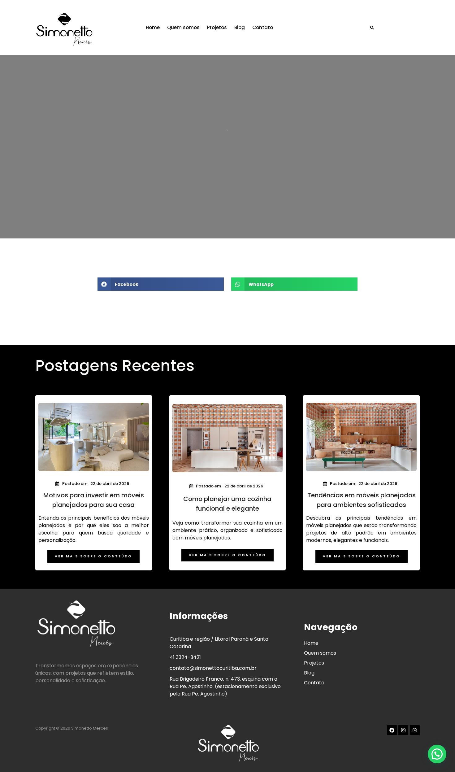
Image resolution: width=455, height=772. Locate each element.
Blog (239, 27)
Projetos (217, 27)
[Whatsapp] (415, 730)
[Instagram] (403, 730)
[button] (372, 28)
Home (153, 27)
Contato (262, 27)
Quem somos (183, 27)
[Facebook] (392, 730)
